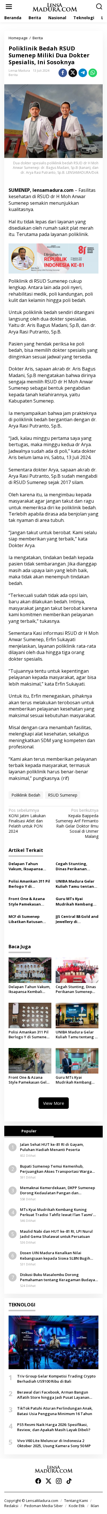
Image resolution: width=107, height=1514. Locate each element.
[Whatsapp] (92, 73)
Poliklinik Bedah (25, 795)
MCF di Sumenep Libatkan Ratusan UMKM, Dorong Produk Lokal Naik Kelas (26, 919)
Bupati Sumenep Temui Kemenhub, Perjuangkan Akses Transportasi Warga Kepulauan (56, 1169)
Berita (13, 75)
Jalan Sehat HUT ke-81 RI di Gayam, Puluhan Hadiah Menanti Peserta (52, 1147)
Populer (29, 1130)
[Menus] (8, 6)
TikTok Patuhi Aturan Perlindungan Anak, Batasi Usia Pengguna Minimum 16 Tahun (55, 1411)
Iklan (95, 1505)
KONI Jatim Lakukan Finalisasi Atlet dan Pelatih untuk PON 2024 (27, 821)
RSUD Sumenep (62, 795)
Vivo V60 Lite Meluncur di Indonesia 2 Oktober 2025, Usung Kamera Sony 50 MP (54, 1443)
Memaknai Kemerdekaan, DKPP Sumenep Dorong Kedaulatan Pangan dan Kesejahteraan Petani (57, 1190)
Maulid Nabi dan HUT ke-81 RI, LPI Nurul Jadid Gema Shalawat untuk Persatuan (56, 1234)
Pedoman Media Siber (43, 1505)
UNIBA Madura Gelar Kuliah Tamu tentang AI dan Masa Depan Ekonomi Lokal (76, 884)
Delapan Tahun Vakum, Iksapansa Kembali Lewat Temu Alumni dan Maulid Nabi (28, 866)
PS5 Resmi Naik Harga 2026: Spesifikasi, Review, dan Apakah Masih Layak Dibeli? (53, 1427)
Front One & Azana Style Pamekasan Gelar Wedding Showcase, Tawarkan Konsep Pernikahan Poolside (29, 901)
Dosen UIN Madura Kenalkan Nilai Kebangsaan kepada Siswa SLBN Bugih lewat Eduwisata (55, 1255)
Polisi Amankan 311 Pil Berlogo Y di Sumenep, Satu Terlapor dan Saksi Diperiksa (29, 884)
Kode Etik (77, 1505)
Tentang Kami (76, 1500)
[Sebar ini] (62, 73)
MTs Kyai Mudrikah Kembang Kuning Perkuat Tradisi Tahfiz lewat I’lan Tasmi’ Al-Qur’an (56, 1212)
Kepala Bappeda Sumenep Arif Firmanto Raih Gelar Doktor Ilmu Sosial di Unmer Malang (77, 823)
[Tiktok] (69, 1481)
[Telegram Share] (82, 73)
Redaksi (11, 1505)
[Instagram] (58, 1481)
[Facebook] (38, 1481)
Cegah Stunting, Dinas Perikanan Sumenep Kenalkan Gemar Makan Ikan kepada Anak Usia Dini (77, 866)
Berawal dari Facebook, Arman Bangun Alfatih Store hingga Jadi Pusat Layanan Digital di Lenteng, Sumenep (53, 1395)
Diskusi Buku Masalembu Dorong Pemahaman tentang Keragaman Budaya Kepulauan (57, 1277)
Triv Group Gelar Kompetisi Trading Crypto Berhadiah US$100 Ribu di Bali (56, 1378)
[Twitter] (48, 1481)
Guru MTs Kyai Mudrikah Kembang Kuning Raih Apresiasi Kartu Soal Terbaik (76, 901)
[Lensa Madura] (55, 6)
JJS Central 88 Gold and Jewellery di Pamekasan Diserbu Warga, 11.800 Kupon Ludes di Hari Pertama (77, 919)
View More (53, 1103)
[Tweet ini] (72, 73)
